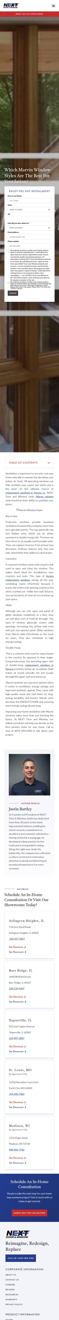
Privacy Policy (14, 1304)
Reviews (10, 1289)
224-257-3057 (17, 938)
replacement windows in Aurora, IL (25, 492)
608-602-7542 (16, 1149)
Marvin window (45, 496)
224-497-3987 (16, 1038)
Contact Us (12, 1279)
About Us (10, 1274)
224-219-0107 (16, 988)
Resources (11, 1294)
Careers (10, 1284)
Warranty (11, 1299)
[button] (53, 5)
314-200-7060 (16, 1094)
